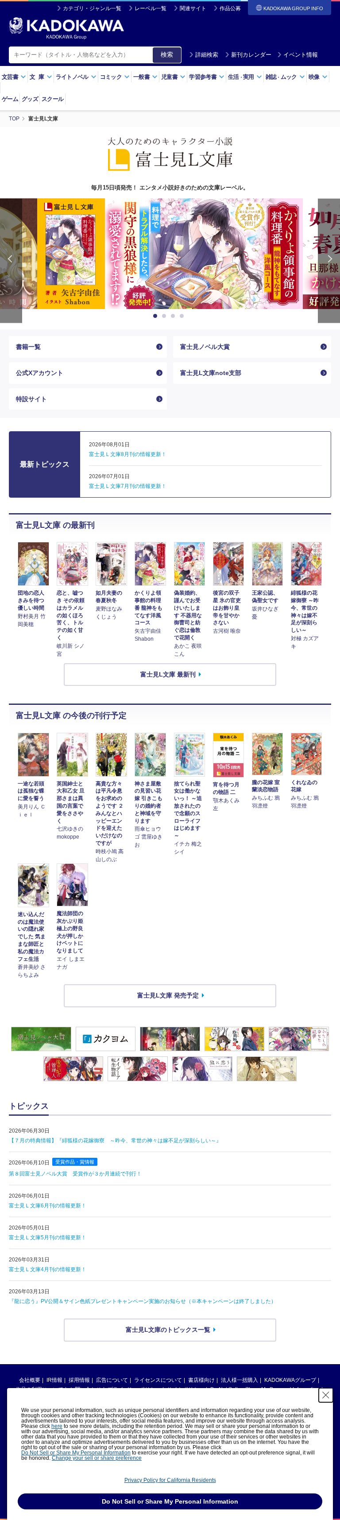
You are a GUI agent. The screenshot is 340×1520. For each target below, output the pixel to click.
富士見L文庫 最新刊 (168, 674)
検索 (167, 54)
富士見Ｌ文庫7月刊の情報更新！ (127, 486)
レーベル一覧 (150, 8)
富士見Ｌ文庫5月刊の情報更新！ (47, 1237)
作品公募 (230, 8)
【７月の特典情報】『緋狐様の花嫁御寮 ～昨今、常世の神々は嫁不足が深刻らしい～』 (115, 1140)
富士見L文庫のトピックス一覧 (168, 1329)
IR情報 (54, 1380)
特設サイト (31, 398)
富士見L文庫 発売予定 (168, 995)
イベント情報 (300, 54)
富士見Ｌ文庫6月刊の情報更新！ (47, 1206)
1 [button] (156, 316)
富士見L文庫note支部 (210, 372)
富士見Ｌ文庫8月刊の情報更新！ (127, 454)
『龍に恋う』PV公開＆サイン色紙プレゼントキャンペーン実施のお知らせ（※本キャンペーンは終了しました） (142, 1301)
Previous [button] (11, 260)
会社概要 (29, 1380)
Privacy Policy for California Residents (170, 1480)
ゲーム (10, 99)
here (56, 1426)
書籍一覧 (28, 346)
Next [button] (329, 260)
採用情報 (79, 1380)
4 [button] (183, 316)
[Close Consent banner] (326, 1395)
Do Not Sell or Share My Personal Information (76, 1452)
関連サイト (193, 8)
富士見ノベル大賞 (205, 346)
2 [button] (165, 316)
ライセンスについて (158, 1380)
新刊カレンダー (251, 54)
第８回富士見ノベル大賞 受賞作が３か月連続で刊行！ (75, 1174)
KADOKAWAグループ (290, 1380)
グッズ (30, 99)
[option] (170, 253)
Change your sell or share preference (97, 1458)
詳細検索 (206, 54)
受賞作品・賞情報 (74, 1161)
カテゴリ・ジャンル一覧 (92, 8)
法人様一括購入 (239, 1380)
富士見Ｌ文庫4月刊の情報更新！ (47, 1269)
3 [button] (174, 316)
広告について (112, 1380)
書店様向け (201, 1380)
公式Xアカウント (39, 372)
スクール (52, 99)
